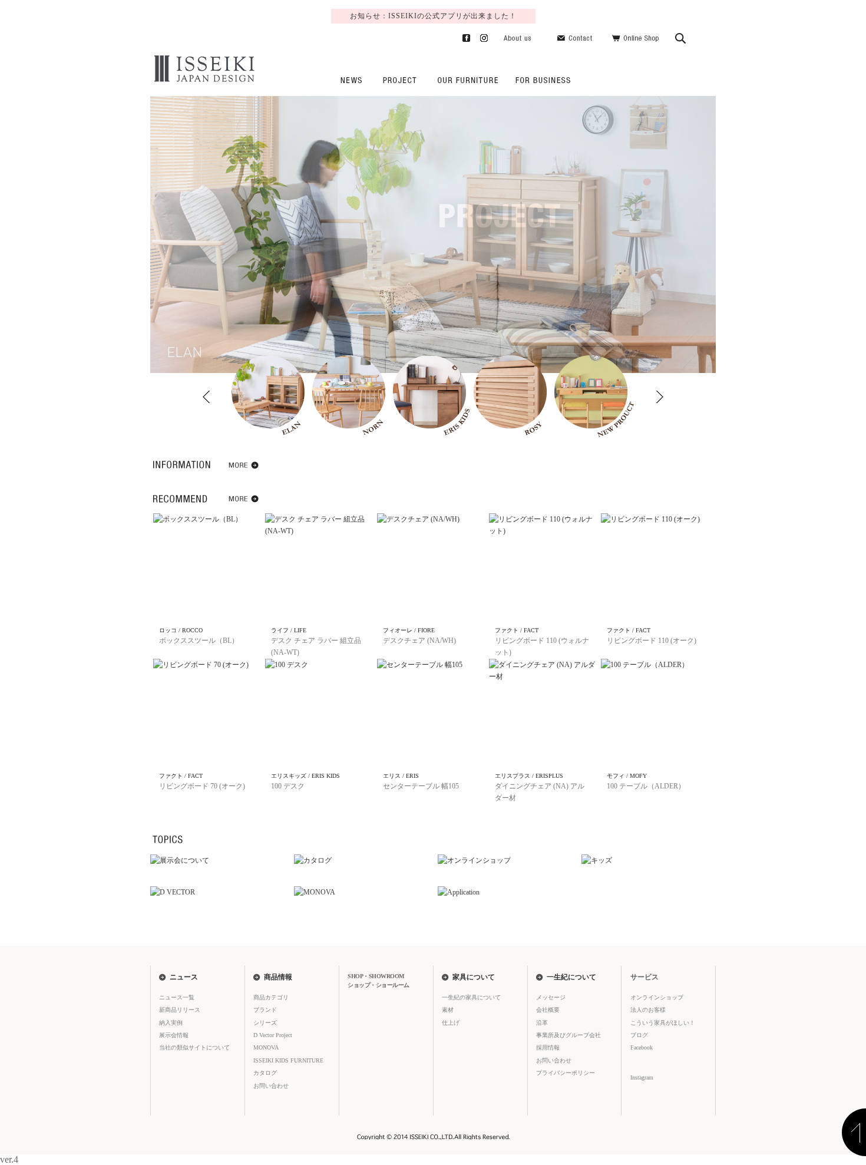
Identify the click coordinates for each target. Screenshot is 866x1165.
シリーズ (265, 1022)
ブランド (265, 1009)
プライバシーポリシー (565, 1073)
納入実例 (171, 1022)
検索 (681, 36)
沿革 (542, 1022)
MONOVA (266, 1047)
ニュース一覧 (176, 997)
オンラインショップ (656, 997)
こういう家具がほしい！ (662, 1022)
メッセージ (551, 997)
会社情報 (517, 36)
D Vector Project (272, 1035)
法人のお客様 (540, 80)
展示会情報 (174, 1035)
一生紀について (571, 977)
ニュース (350, 80)
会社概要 (548, 1009)
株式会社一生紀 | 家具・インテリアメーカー (202, 68)
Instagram (479, 36)
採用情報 (548, 1047)
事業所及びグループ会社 (568, 1035)
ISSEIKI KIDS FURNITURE (288, 1060)
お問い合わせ (576, 36)
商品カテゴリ (271, 997)
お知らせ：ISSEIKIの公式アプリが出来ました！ (433, 16)
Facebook (461, 36)
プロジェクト (399, 80)
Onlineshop (635, 36)
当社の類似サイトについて (194, 1047)
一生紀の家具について (467, 80)
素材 (448, 1009)
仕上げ (451, 1022)
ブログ (639, 1035)
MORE (244, 467)
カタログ (265, 1073)
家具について (473, 977)
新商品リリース (179, 1009)
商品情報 (278, 977)
